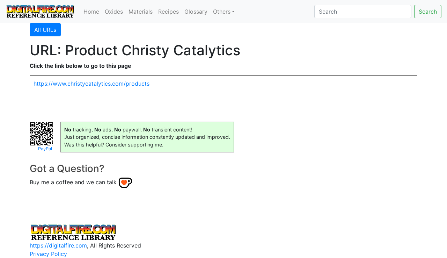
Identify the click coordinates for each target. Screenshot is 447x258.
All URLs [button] (45, 29)
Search (428, 11)
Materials (141, 11)
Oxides (114, 11)
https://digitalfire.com (58, 245)
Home (91, 11)
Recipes (168, 11)
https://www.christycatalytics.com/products (91, 83)
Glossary (195, 11)
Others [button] (221, 11)
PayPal (45, 148)
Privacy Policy (48, 253)
